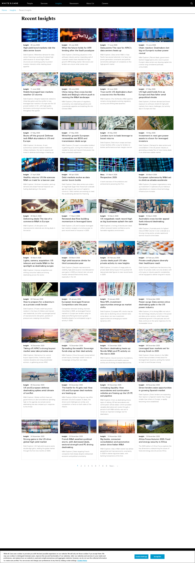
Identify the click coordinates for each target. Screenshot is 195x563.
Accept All (157, 556)
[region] (97, 557)
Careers (105, 3)
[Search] (191, 3)
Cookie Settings (141, 556)
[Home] (10, 3)
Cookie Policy (82, 560)
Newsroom (74, 3)
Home (4, 10)
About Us (90, 3)
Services (44, 3)
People (30, 3)
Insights (58, 3)
